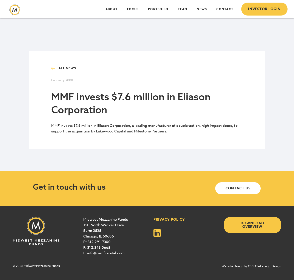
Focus (133, 9)
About (111, 9)
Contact (224, 9)
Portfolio (158, 9)
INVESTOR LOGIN (264, 9)
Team (182, 9)
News (202, 9)
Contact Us (238, 188)
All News (67, 68)
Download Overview (252, 225)
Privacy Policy (169, 219)
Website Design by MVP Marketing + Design (251, 266)
